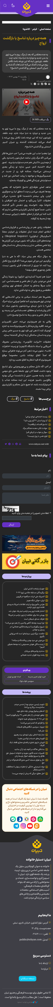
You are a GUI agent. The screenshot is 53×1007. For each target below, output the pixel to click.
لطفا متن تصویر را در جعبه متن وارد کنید (31, 513)
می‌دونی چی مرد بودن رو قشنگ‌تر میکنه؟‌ (28, 640)
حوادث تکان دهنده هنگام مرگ (35, 428)
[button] (26, 102)
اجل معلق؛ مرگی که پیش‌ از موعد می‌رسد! (28, 773)
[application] (26, 102)
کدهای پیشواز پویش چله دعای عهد (31, 711)
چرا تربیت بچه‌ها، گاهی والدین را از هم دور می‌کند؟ (25, 622)
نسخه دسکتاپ (27, 978)
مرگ (13, 399)
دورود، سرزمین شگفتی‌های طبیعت (31, 726)
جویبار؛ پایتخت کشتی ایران (34, 588)
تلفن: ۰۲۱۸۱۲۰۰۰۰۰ (40, 934)
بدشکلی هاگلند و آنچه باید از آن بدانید (29, 749)
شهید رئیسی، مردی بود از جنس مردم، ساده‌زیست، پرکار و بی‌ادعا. (29, 706)
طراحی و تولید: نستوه (25, 1002)
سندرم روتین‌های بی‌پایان (34, 651)
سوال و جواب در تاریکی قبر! (36, 432)
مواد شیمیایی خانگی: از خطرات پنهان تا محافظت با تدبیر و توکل (25, 768)
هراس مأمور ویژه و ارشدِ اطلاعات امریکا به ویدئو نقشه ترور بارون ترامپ (26, 606)
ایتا (37, 826)
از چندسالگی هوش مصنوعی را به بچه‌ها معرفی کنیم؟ (26, 646)
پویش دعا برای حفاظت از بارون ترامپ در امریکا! (26, 615)
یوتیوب (30, 826)
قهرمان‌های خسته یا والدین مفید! (31, 738)
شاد (40, 819)
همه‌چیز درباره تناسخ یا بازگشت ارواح (24, 41)
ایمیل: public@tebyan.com (34, 940)
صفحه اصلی (45, 29)
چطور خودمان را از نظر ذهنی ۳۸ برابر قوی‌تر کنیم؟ (25, 715)
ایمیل (48, 482)
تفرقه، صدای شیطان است (34, 619)
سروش (20, 819)
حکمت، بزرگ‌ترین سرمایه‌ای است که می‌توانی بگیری (27, 635)
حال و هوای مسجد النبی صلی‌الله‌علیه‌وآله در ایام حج (26, 761)
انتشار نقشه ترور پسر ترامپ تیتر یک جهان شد (27, 611)
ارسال (11, 525)
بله (13, 819)
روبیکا (26, 819)
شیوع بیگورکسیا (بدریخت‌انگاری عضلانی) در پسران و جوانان (27, 628)
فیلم (34, 29)
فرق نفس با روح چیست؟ (37, 436)
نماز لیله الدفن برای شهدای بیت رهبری (29, 734)
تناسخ (27, 399)
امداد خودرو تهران (14, 676)
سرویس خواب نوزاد (26, 681)
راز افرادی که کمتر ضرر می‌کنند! (32, 722)
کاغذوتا (26, 29)
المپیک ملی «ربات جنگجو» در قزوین (30, 596)
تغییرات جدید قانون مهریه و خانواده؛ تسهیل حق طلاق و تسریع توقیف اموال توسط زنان (25, 754)
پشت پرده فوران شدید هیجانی (33, 654)
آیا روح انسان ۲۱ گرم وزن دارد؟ (35, 420)
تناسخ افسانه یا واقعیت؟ (37, 424)
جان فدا (41, 730)
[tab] (26, 576)
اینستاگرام (23, 826)
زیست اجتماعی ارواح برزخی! (36, 416)
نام (49, 470)
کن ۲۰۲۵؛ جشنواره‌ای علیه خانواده (31, 719)
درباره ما (44, 969)
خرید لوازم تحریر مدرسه (37, 676)
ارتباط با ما (43, 963)
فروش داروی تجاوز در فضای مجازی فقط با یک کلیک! (27, 744)
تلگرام (16, 826)
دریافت (39, 119)
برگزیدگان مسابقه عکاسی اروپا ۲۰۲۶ (30, 592)
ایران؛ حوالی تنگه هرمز (36, 600)
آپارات (33, 819)
